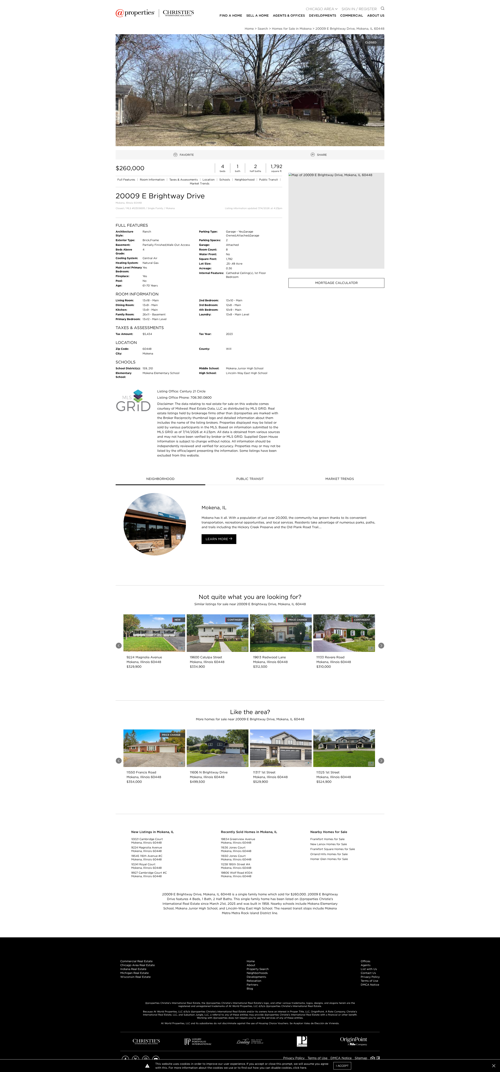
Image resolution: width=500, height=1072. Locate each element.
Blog (250, 988)
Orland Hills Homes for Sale (329, 854)
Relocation (254, 980)
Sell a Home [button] (257, 15)
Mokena (170, 208)
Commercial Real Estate (136, 961)
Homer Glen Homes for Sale (329, 859)
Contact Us (368, 972)
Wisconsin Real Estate (135, 976)
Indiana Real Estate (133, 969)
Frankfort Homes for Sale (327, 839)
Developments (322, 15)
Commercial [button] (351, 15)
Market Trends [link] (199, 183)
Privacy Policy (370, 976)
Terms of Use (369, 980)
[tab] (160, 479)
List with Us (369, 969)
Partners (252, 984)
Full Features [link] (126, 179)
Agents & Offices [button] (289, 15)
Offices (365, 961)
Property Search (258, 969)
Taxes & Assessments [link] (184, 179)
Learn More (217, 539)
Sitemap (361, 1058)
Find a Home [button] (231, 15)
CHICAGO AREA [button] (320, 9)
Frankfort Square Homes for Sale (332, 849)
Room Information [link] (152, 179)
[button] (336, 221)
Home (251, 961)
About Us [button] (375, 15)
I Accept (342, 1065)
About (251, 965)
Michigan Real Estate (134, 972)
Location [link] (209, 179)
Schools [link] (225, 179)
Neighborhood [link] (245, 179)
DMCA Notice (370, 984)
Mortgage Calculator (336, 283)
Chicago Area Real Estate (137, 965)
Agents (366, 965)
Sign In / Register (359, 9)
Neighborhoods (257, 972)
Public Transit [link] (269, 179)
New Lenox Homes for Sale (328, 844)
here (303, 1067)
